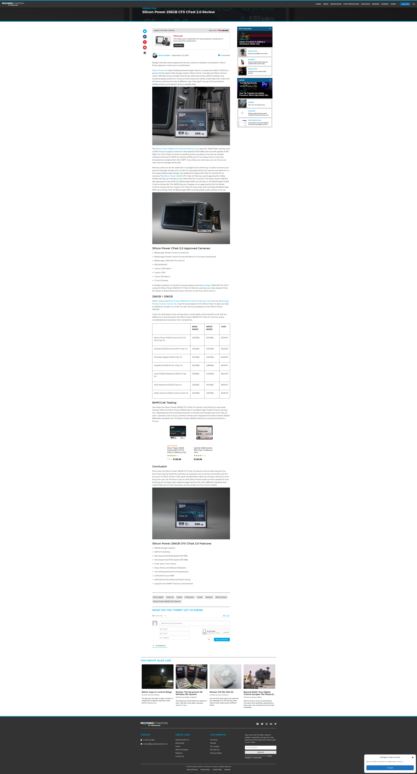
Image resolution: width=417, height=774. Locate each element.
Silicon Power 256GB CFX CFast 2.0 (166, 601)
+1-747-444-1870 (148, 740)
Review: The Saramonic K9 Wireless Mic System (189, 693)
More (393, 4)
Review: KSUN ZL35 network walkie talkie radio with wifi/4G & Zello (258, 63)
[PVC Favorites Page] (270, 29)
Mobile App (179, 743)
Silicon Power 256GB (173, 176)
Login (227, 616)
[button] (413, 757)
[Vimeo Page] (275, 724)
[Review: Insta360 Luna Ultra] (242, 52)
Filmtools (213, 740)
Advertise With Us (182, 740)
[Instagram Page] (267, 724)
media (179, 597)
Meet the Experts (181, 750)
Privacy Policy (257, 757)
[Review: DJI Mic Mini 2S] (225, 676)
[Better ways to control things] (158, 676)
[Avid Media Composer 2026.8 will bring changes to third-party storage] (242, 122)
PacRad (213, 743)
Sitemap (227, 769)
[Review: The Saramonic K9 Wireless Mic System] (192, 676)
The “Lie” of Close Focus (256, 105)
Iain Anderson (223, 695)
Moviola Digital (216, 753)
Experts (385, 4)
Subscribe (405, 4)
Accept (390, 768)
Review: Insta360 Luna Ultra (258, 53)
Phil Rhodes (154, 695)
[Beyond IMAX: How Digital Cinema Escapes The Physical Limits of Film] (259, 676)
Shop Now (179, 45)
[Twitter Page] (262, 724)
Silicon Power (158, 70)
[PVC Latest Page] (270, 80)
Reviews (375, 4)
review (200, 597)
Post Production (351, 4)
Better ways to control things (157, 692)
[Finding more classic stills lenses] (242, 71)
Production (335, 4)
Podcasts (365, 4)
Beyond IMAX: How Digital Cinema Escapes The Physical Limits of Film (258, 694)
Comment (225, 55)
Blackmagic (205, 285)
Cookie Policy (217, 769)
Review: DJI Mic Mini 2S (221, 692)
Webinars (179, 753)
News (325, 4)
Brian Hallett (164, 55)
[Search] (414, 4)
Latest (318, 4)
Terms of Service (192, 769)
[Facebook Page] (258, 724)
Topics (177, 746)
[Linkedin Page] (271, 724)
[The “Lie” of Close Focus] (242, 103)
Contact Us (179, 756)
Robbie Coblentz (190, 697)
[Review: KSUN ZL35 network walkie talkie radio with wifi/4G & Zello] (242, 61)
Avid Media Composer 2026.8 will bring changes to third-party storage (258, 124)
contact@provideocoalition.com (155, 744)
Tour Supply (214, 746)
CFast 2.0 (169, 597)
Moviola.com (215, 750)
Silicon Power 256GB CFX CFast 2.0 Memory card (177, 149)
